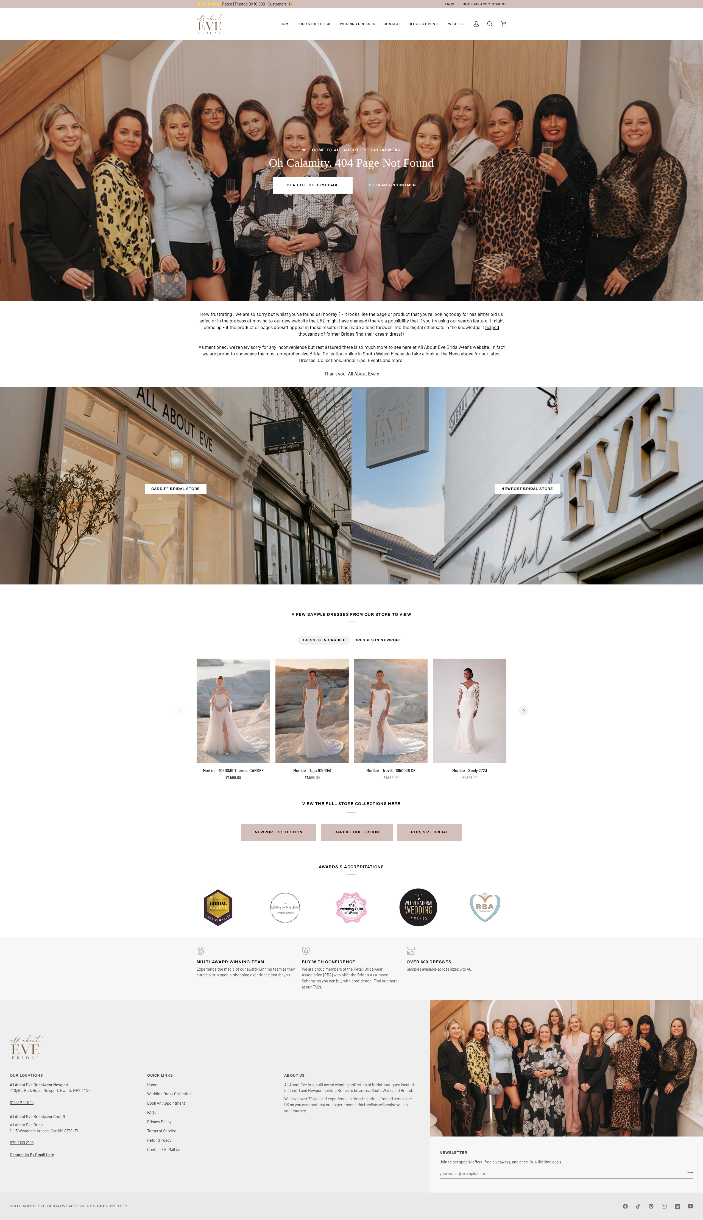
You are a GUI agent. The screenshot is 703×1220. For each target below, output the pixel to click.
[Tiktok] (638, 1206)
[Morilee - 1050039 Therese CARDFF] (233, 711)
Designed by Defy (107, 1206)
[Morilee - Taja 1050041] (312, 711)
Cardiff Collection (356, 832)
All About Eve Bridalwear (44, 1206)
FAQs (151, 1112)
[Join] (688, 1172)
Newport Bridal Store (527, 489)
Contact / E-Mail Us (163, 1149)
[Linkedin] (677, 1206)
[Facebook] (625, 1206)
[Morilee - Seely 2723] (469, 711)
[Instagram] (664, 1206)
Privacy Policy (159, 1121)
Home (152, 1084)
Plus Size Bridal (429, 832)
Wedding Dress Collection (169, 1093)
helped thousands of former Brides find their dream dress (399, 330)
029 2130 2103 (22, 1142)
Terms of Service (161, 1130)
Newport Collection (279, 832)
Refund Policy (159, 1140)
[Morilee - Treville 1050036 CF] (391, 711)
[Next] (523, 711)
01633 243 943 (22, 1102)
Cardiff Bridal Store (175, 489)
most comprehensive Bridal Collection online (311, 354)
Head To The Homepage (313, 185)
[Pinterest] (651, 1206)
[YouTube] (690, 1206)
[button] (315, 24)
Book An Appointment (394, 185)
